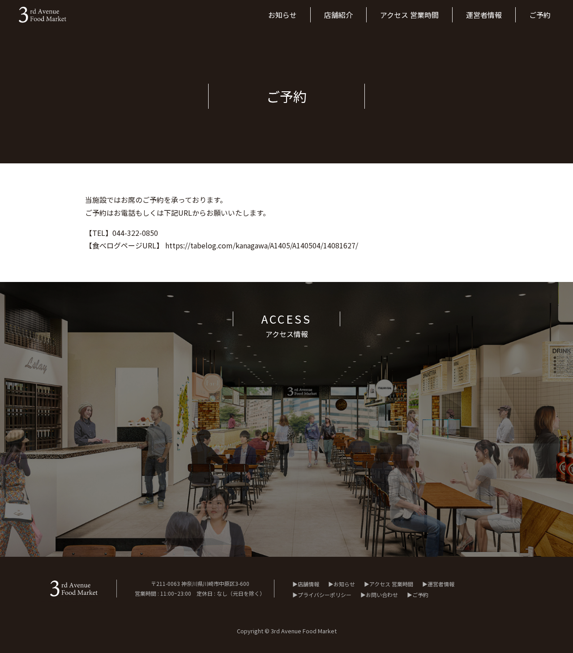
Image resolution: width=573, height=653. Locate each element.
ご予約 (420, 594)
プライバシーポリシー (324, 594)
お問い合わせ (382, 594)
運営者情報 (441, 584)
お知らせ (344, 584)
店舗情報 (308, 584)
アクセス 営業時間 (391, 584)
